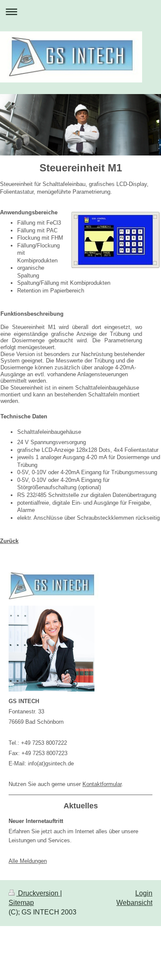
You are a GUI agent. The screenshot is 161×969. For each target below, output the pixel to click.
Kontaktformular (102, 784)
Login (143, 893)
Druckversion (38, 893)
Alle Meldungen (28, 861)
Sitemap (21, 902)
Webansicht (134, 902)
